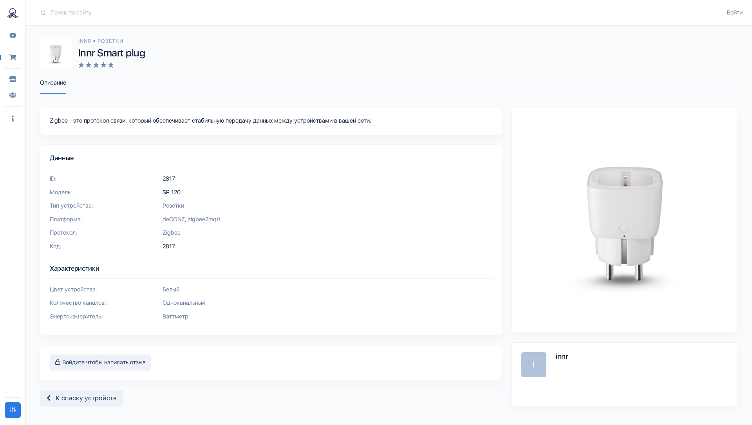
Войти (735, 12)
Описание (53, 82)
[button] (12, 119)
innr (85, 41)
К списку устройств (84, 398)
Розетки (110, 41)
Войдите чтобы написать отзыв (103, 362)
